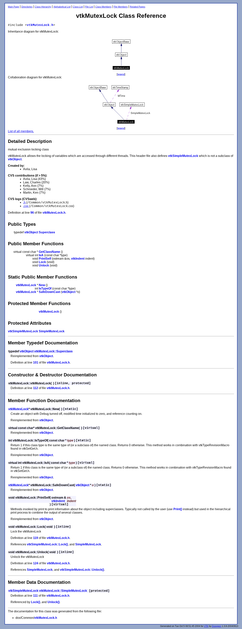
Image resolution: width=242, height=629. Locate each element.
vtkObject (15, 159)
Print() (177, 509)
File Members (121, 6)
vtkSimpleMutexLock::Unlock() (82, 569)
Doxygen (216, 626)
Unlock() (53, 602)
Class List (78, 6)
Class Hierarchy (43, 6)
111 (35, 595)
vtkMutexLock (26, 285)
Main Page (13, 6)
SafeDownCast (49, 291)
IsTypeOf (45, 288)
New (42, 285)
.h (24, 202)
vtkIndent (78, 258)
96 (32, 212)
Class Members (103, 6)
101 (35, 362)
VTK (206, 626)
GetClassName (49, 251)
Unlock (44, 265)
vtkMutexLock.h (40, 25)
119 (35, 537)
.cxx (26, 206)
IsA (41, 255)
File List (89, 6)
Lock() (35, 602)
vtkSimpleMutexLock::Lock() (47, 544)
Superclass (47, 232)
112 (35, 388)
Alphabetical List (62, 6)
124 (35, 563)
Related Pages (137, 6)
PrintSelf (45, 258)
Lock (42, 262)
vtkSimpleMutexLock (183, 155)
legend (121, 74)
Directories (27, 6)
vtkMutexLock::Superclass (53, 351)
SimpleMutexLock (51, 331)
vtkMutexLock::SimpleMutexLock (63, 590)
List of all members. (21, 131)
